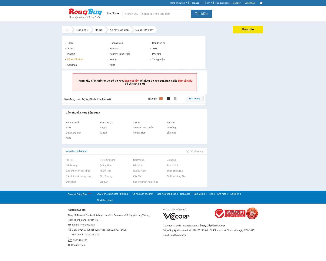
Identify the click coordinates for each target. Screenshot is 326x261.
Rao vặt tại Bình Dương (105, 176)
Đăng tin (248, 29)
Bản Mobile (199, 194)
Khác (112, 65)
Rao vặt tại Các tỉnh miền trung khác (78, 176)
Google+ (234, 194)
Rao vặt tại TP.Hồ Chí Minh (107, 160)
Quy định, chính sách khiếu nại (112, 194)
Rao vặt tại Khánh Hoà (105, 171)
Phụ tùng (156, 54)
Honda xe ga (158, 43)
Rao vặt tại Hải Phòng (138, 160)
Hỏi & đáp (185, 194)
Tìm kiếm (201, 13)
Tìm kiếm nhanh (105, 200)
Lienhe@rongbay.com (83, 224)
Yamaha (114, 48)
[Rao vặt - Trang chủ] (85, 19)
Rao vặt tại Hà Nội (69, 160)
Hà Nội (111, 13)
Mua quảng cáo (222, 3)
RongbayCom (78, 245)
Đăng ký (237, 3)
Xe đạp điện (158, 59)
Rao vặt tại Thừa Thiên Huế (175, 171)
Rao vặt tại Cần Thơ (137, 176)
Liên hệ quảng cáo (166, 194)
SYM (154, 48)
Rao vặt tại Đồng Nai (71, 182)
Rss (211, 194)
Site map (221, 194)
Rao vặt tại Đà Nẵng (171, 160)
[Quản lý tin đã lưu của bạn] (261, 3)
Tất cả (70, 43)
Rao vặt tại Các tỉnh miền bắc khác (78, 171)
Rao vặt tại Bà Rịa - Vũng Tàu (176, 176)
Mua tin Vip (194, 98)
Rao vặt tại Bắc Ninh (138, 165)
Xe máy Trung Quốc (120, 54)
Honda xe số (116, 43)
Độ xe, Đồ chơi (75, 59)
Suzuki (70, 48)
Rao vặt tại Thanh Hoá (172, 165)
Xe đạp (113, 59)
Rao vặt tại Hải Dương (72, 165)
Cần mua (72, 65)
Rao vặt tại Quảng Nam (139, 171)
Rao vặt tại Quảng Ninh (105, 165)
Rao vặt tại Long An (103, 182)
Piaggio (71, 54)
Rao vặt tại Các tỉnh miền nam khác (145, 182)
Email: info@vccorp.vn (174, 235)
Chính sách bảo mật (142, 194)
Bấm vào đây (132, 81)
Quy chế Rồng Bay (78, 194)
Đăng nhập (250, 3)
